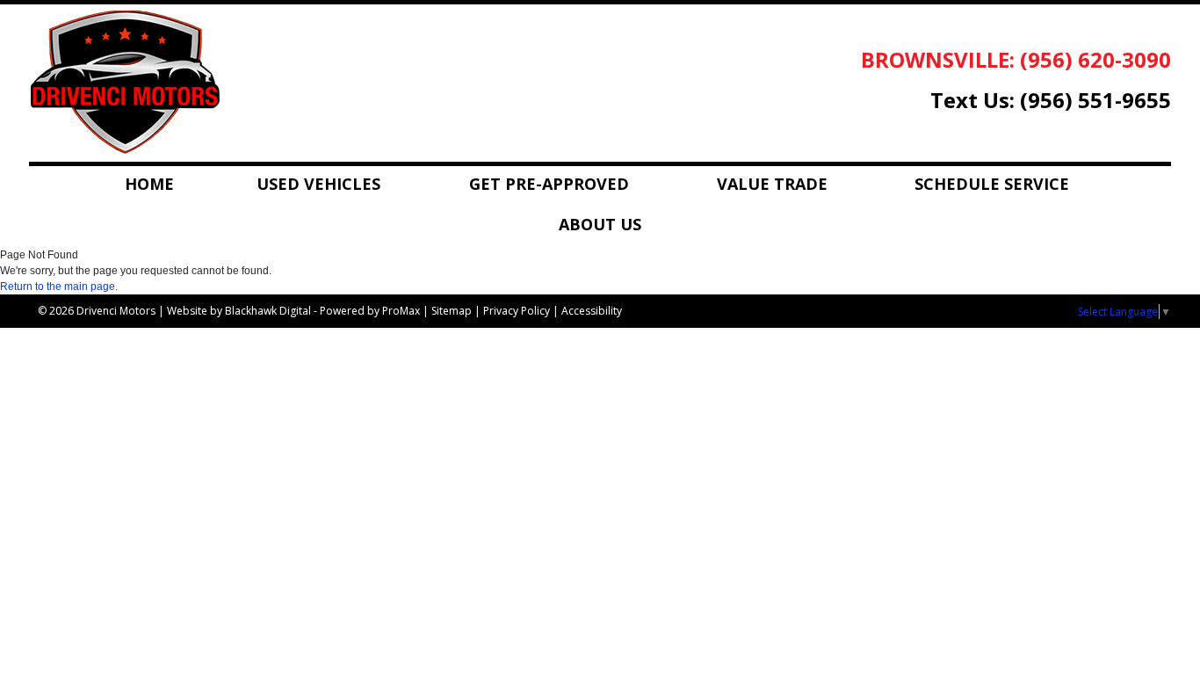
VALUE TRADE (772, 183)
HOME (149, 183)
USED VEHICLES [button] (318, 183)
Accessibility (591, 310)
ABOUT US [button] (600, 224)
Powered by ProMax (370, 310)
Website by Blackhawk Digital (239, 310)
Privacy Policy (516, 310)
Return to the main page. (59, 286)
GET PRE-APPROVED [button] (549, 183)
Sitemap (451, 310)
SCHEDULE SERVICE (991, 183)
